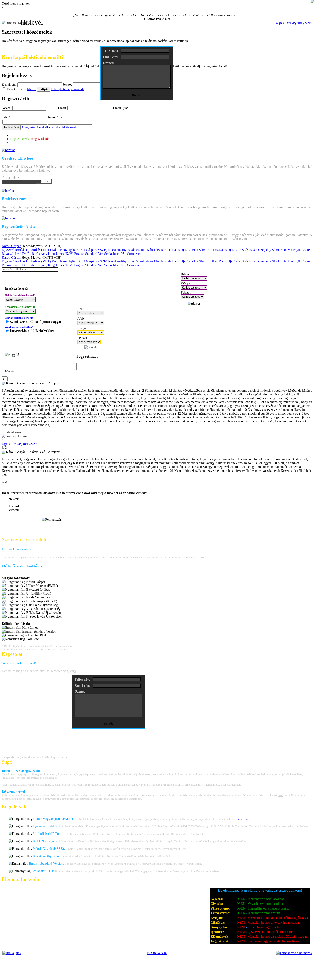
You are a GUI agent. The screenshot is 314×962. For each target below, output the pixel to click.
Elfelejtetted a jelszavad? (67, 89)
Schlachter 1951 (115, 253)
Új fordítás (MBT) (38, 250)
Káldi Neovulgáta (64, 250)
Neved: (7, 108)
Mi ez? (31, 89)
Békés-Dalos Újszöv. (223, 250)
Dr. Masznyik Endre (296, 250)
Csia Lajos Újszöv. (178, 250)
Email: (62, 108)
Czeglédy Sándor (270, 250)
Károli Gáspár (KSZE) (91, 250)
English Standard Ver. (88, 253)
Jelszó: (67, 84)
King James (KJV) (60, 253)
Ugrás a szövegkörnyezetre (294, 23)
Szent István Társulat (150, 250)
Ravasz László (11, 253)
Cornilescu (134, 253)
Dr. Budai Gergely (34, 253)
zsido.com (242, 819)
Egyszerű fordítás (13, 250)
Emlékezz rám (16, 89)
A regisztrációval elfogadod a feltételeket (48, 127)
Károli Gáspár (11, 246)
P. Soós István (248, 250)
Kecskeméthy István (121, 250)
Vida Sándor (200, 250)
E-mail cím (9, 84)
